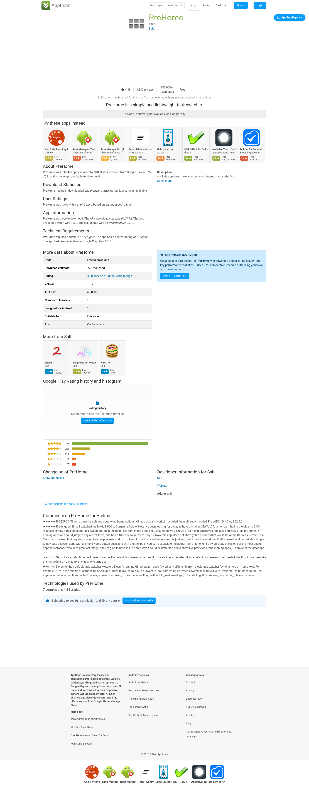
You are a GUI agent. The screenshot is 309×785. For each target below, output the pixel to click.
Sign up (241, 5)
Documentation (194, 698)
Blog (188, 723)
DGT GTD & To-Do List (196, 149)
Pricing (206, 5)
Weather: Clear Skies (82, 727)
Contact (190, 682)
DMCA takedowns (196, 706)
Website (162, 486)
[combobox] (164, 5)
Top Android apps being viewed (88, 718)
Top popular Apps (138, 706)
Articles (190, 715)
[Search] (181, 5)
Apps (194, 5)
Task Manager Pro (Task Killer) (112, 149)
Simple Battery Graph (84, 362)
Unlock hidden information (97, 420)
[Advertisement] (150, 60)
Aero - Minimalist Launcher (140, 149)
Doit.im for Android (251, 149)
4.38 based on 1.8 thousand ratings (109, 276)
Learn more (173, 269)
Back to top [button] (300, 752)
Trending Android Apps (141, 698)
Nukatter (106, 362)
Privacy (190, 690)
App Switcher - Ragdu (56, 149)
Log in (259, 5)
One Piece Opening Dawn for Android (91, 735)
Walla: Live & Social (81, 743)
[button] (211, 494)
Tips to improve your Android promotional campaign (209, 734)
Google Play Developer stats (143, 690)
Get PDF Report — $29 (175, 275)
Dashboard (222, 5)
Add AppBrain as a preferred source (67, 503)
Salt (68, 336)
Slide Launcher (165, 149)
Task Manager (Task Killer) (84, 149)
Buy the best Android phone (143, 715)
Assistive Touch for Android (224, 149)
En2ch (48, 362)
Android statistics (138, 682)
